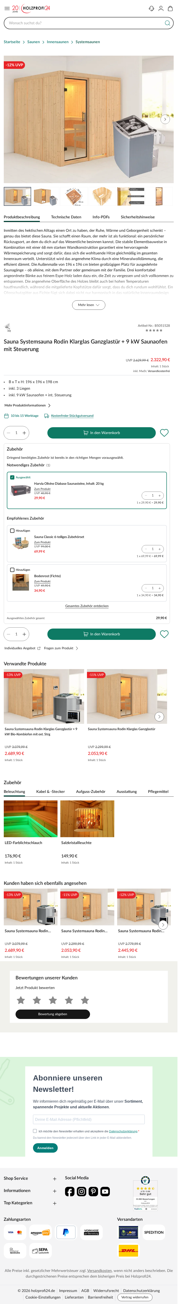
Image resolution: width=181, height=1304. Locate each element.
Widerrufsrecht (106, 1291)
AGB (85, 1291)
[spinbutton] (16, 432)
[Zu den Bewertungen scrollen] (154, 330)
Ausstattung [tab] (127, 792)
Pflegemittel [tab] (158, 792)
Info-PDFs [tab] (101, 217)
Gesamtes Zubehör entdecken (87, 606)
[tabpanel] (89, 269)
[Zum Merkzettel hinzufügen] (164, 433)
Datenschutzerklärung (141, 1291)
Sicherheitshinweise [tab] (138, 217)
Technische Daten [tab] (66, 217)
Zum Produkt (42, 489)
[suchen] (167, 23)
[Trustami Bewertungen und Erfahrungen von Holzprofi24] (145, 1193)
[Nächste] (168, 792)
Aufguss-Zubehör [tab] (90, 792)
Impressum (68, 1291)
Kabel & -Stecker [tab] (50, 792)
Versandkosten (99, 1271)
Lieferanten (74, 1297)
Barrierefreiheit (100, 1297)
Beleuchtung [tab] (14, 792)
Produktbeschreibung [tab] (22, 217)
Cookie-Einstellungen (43, 1297)
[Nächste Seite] (166, 196)
